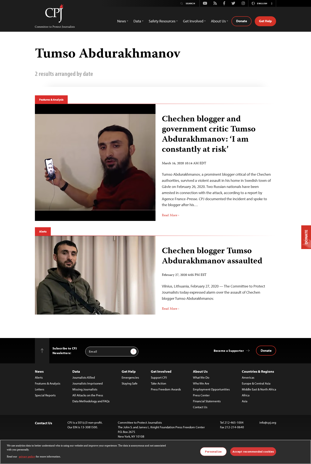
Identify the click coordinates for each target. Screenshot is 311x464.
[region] (155, 452)
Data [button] (137, 21)
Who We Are (201, 383)
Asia (244, 401)
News (39, 371)
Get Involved (161, 371)
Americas (248, 377)
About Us (200, 371)
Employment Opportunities (211, 389)
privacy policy (27, 457)
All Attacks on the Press (87, 395)
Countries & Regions (258, 371)
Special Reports (45, 395)
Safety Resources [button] (162, 21)
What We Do (201, 377)
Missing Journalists (84, 389)
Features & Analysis (51, 99)
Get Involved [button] (193, 21)
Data (76, 371)
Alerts (43, 231)
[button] (271, 3)
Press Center (201, 395)
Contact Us (200, 407)
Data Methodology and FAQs (91, 401)
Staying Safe (130, 383)
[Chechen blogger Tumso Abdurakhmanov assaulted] (95, 275)
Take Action (158, 383)
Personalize (213, 451)
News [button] (121, 21)
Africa (245, 395)
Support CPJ (159, 377)
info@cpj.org (267, 422)
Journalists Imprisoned (87, 383)
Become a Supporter (229, 351)
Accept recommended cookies (253, 451)
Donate (241, 21)
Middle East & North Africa (259, 389)
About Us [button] (218, 21)
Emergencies (130, 377)
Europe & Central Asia (256, 383)
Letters (39, 389)
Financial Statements (207, 401)
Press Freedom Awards (166, 389)
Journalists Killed (83, 377)
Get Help (265, 21)
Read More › (170, 215)
